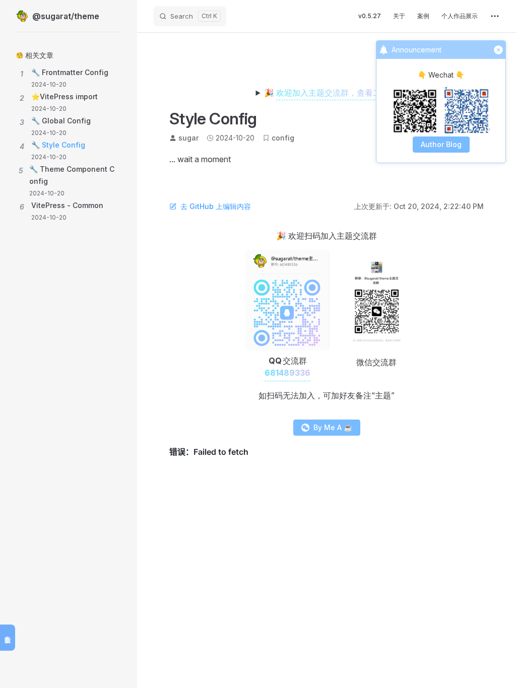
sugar (188, 137)
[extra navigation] (495, 16)
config (283, 137)
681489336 (287, 373)
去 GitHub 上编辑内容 (215, 206)
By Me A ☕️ (332, 427)
